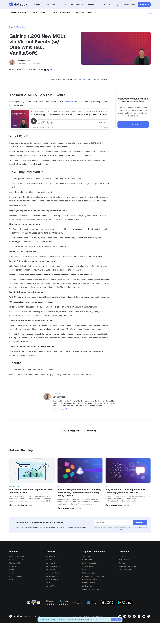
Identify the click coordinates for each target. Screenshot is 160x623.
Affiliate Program (88, 586)
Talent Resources (125, 570)
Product (79, 13)
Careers (122, 563)
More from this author (61, 409)
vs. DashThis (50, 586)
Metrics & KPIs (14, 563)
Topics (42, 13)
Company (90, 13)
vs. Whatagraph (52, 579)
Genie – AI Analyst (16, 560)
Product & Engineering (127, 566)
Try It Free (144, 5)
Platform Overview (16, 556)
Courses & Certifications (91, 579)
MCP (11, 579)
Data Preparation (15, 576)
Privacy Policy (77, 616)
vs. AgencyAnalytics (53, 566)
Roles (32, 13)
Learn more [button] (94, 619)
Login (117, 5)
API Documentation (89, 563)
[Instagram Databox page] (134, 616)
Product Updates (88, 583)
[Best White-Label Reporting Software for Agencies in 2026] (32, 483)
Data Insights (65, 13)
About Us (122, 556)
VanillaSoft (69, 102)
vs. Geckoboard (52, 576)
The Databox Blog (17, 12)
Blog (11, 27)
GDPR (86, 616)
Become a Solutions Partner (93, 576)
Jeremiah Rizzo (24, 61)
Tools (53, 13)
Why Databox (124, 560)
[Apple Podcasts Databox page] (149, 616)
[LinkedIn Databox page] (120, 616)
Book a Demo (129, 5)
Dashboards (13, 566)
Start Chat (86, 556)
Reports (12, 570)
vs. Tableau (50, 560)
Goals (11, 573)
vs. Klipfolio (50, 570)
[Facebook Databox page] (129, 616)
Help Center (87, 560)
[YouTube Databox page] (125, 616)
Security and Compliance (91, 589)
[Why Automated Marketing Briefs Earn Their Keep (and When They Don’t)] (128, 483)
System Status (88, 566)
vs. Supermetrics (52, 573)
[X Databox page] (139, 616)
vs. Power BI (50, 563)
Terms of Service (134, 527)
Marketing (20, 27)
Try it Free (133, 124)
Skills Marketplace (89, 573)
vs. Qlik (48, 583)
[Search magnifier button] (149, 12)
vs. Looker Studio (52, 556)
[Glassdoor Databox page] (144, 616)
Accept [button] (116, 619)
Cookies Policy (96, 616)
